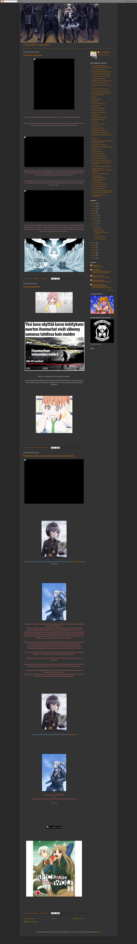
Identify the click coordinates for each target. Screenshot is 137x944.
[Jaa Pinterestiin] (59, 279)
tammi (96, 215)
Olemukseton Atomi (98, 110)
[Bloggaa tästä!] (54, 279)
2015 (94, 203)
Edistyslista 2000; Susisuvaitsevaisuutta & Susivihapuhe (48, 456)
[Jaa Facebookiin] (57, 279)
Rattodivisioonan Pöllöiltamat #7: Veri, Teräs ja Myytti (101, 94)
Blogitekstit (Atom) (32, 921)
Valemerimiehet (96, 99)
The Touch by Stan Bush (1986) (101, 277)
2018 (94, 211)
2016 (94, 206)
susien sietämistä (76, 561)
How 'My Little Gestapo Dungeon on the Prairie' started (102, 141)
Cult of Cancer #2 (97, 151)
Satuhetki (95, 121)
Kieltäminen (95, 106)
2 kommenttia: (45, 278)
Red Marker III (96, 126)
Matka (94, 97)
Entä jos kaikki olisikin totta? (100, 89)
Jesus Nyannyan (104, 52)
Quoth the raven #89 (32, 55)
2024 (94, 253)
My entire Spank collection (100, 158)
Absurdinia (95, 101)
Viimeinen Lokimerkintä (99, 69)
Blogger (98, 932)
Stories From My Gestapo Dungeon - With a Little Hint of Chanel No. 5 (102, 191)
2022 (94, 248)
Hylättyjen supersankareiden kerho (102, 147)
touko (96, 223)
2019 (94, 213)
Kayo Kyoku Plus (97, 275)
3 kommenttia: (45, 447)
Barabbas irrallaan (97, 267)
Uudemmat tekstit (29, 918)
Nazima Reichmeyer (98, 153)
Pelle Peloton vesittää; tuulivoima (101, 160)
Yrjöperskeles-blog (98, 280)
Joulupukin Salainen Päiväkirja (101, 76)
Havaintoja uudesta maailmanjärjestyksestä (99, 285)
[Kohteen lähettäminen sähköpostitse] (52, 279)
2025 (94, 255)
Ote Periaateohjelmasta (99, 103)
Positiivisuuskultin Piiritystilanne (101, 74)
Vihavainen (95, 265)
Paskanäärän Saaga (98, 119)
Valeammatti (95, 149)
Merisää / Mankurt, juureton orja (101, 80)
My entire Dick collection (99, 186)
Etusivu (54, 918)
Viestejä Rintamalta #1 (98, 179)
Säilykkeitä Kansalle (98, 128)
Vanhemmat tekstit (78, 918)
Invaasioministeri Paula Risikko (101, 91)
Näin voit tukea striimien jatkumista (101, 287)
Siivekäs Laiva (96, 115)
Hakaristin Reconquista (99, 108)
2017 (94, 208)
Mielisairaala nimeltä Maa (99, 184)
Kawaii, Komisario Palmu (99, 117)
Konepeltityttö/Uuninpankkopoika (101, 71)
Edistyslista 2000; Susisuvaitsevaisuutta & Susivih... (101, 232)
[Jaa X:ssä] (55, 279)
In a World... (95, 138)
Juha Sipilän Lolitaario (98, 188)
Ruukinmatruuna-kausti (99, 112)
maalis (96, 221)
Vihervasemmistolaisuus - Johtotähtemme (99, 195)
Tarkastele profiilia (103, 54)
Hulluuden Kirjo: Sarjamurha (100, 132)
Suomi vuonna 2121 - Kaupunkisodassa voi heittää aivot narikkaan (102, 170)
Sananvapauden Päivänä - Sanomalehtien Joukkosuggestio (101, 66)
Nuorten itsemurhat (31, 287)
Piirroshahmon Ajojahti (98, 123)
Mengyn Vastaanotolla (98, 155)
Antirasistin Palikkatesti (98, 78)
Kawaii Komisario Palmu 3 (99, 83)
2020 (94, 242)
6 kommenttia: (45, 913)
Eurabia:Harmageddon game (100, 173)
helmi (96, 218)
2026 (94, 258)
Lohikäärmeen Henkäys (99, 130)
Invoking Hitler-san (97, 182)
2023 (94, 250)
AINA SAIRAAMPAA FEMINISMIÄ (101, 281)
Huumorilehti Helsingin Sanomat (101, 166)
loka (95, 226)
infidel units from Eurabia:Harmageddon (98, 176)
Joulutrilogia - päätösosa (99, 144)
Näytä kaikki (111, 289)
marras (96, 228)
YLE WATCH (96, 270)
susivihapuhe (72, 734)
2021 (94, 245)
